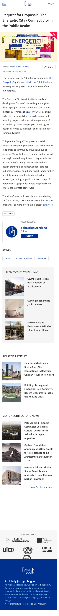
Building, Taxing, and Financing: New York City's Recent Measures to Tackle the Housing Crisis (39, 391)
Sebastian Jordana (34, 227)
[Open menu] (4, 4)
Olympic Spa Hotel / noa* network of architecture (38, 282)
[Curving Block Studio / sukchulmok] (14, 308)
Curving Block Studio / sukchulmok (38, 302)
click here (48, 204)
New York (30, 111)
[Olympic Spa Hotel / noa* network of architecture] (14, 286)
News (7, 258)
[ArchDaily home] (28, 3)
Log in (51, 4)
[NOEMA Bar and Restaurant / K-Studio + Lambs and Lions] (14, 330)
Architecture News (24, 258)
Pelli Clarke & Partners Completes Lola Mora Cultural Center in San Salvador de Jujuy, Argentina (36, 430)
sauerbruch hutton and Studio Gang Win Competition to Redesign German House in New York (39, 369)
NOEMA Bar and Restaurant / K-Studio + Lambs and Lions (39, 326)
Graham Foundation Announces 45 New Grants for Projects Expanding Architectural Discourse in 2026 (38, 452)
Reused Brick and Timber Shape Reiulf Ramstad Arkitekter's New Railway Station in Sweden (38, 473)
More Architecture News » (42, 487)
